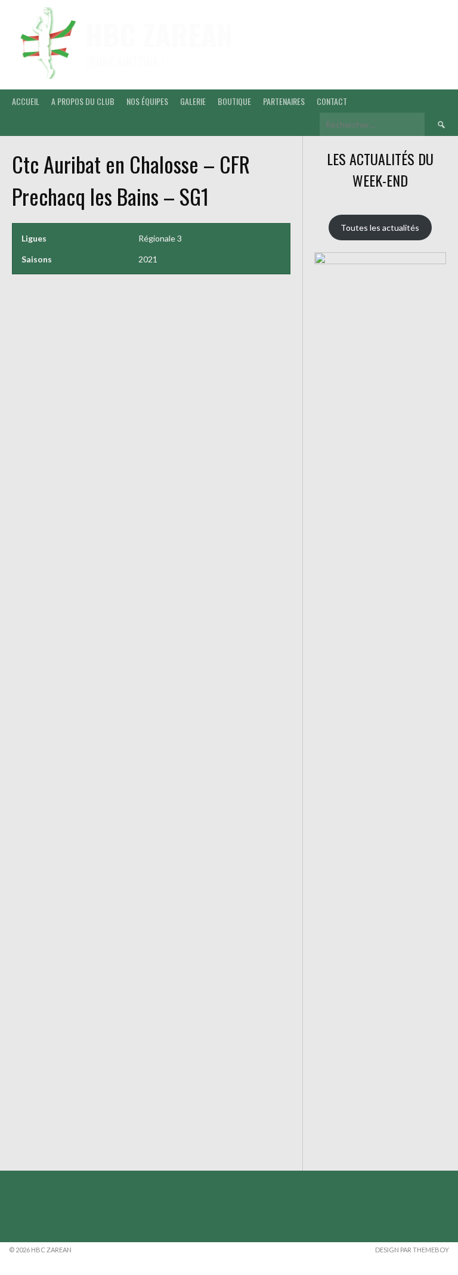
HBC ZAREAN (159, 34)
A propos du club (82, 101)
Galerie (193, 101)
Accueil (25, 101)
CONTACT (332, 101)
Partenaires (284, 101)
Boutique (234, 101)
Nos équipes (147, 101)
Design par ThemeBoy (412, 1250)
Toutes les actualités (380, 227)
